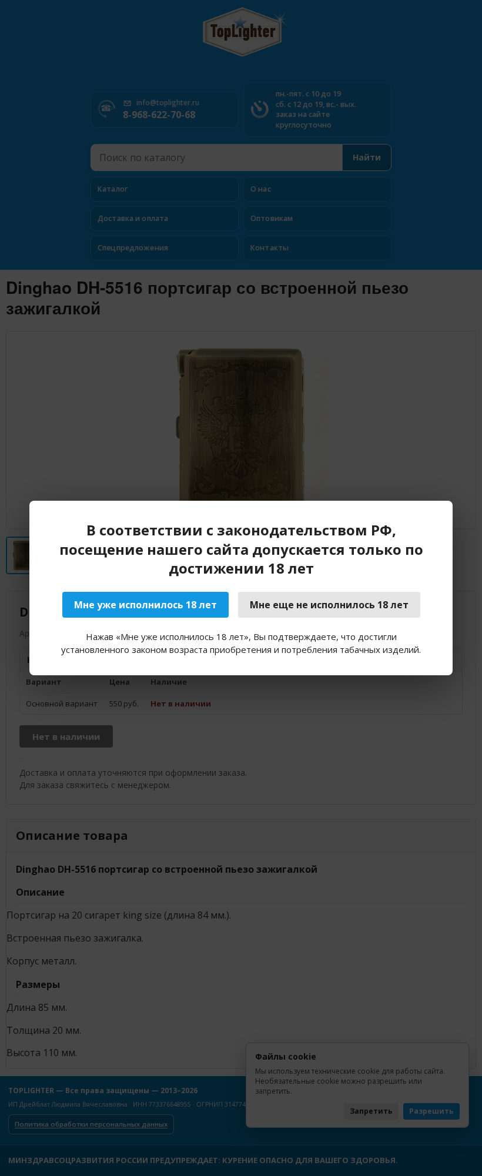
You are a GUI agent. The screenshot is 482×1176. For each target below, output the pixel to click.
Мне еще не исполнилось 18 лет (329, 604)
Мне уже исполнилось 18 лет (145, 604)
